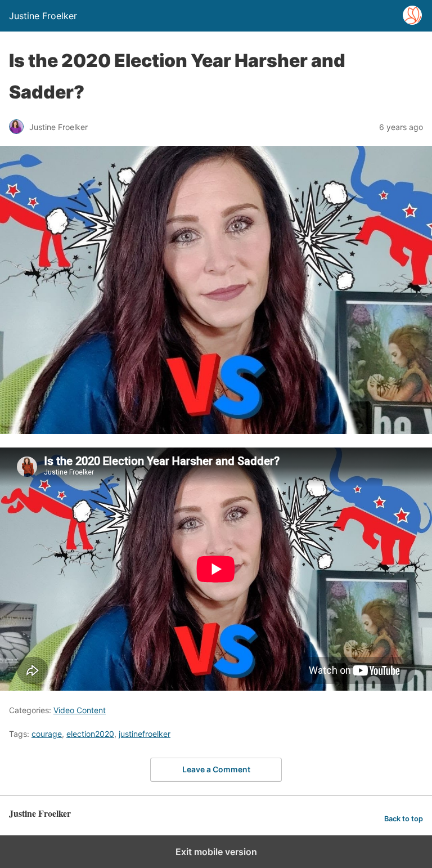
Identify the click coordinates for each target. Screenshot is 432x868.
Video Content (79, 710)
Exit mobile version (216, 851)
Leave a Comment (216, 769)
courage (47, 734)
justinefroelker (144, 734)
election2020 (90, 734)
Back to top (403, 819)
